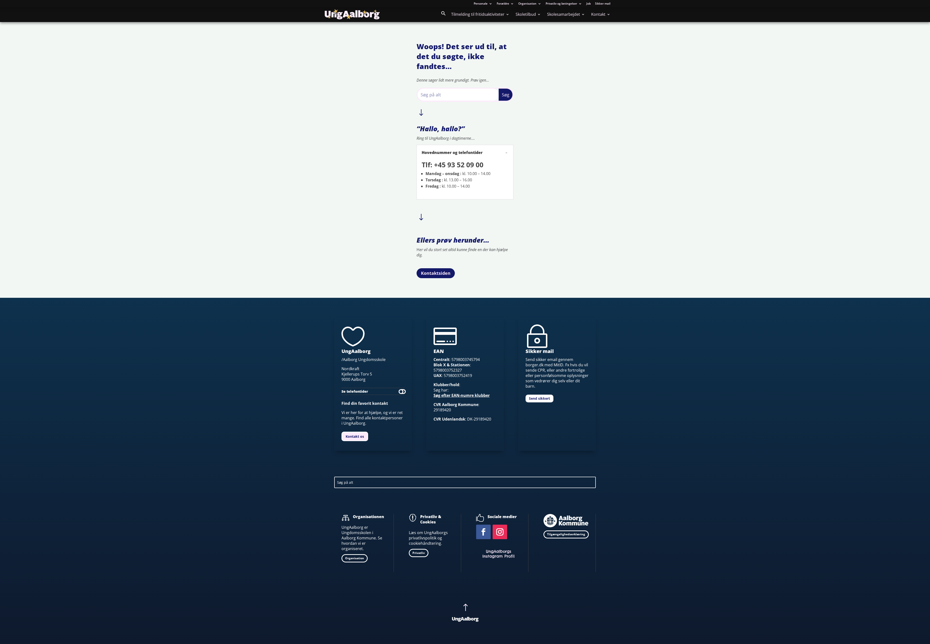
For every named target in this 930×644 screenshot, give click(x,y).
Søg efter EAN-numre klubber (462, 395)
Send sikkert (539, 398)
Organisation (527, 4)
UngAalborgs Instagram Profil (498, 554)
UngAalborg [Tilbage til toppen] (465, 618)
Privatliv (418, 553)
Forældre (503, 4)
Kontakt (598, 15)
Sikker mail (602, 4)
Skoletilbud (526, 15)
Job (588, 4)
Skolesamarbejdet (563, 15)
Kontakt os (355, 436)
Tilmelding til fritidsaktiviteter (477, 15)
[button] (443, 16)
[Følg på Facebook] (483, 532)
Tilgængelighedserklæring (566, 534)
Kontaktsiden (435, 273)
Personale (481, 4)
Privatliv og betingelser (561, 4)
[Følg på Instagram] (500, 532)
